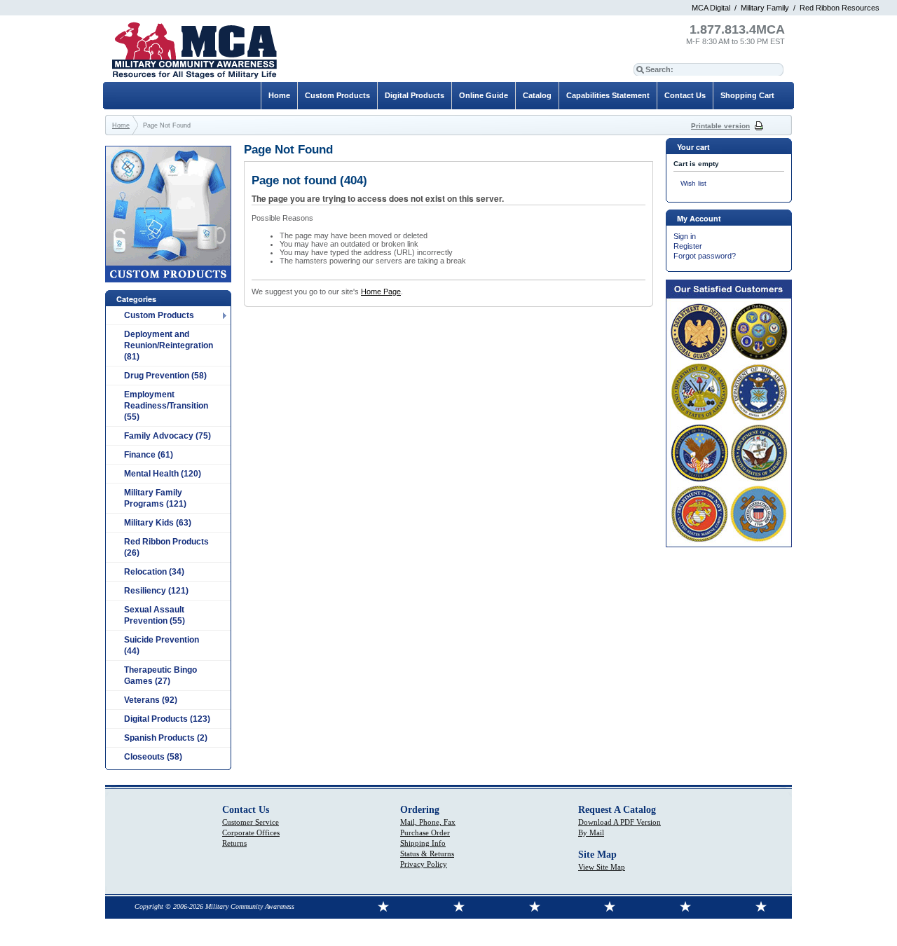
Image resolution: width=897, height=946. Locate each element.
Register (687, 246)
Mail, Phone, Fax (428, 822)
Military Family (765, 8)
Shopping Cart (747, 95)
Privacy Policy (423, 864)
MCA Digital (711, 8)
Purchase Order (425, 832)
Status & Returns (427, 853)
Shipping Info (423, 843)
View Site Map (601, 867)
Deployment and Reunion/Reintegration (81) (168, 345)
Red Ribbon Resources (839, 8)
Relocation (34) (154, 572)
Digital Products (414, 95)
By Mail (591, 832)
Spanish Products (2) (165, 738)
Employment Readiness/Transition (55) (166, 406)
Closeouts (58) (153, 757)
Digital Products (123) (167, 719)
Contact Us (685, 95)
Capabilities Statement (608, 95)
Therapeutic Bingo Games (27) (160, 675)
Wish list (693, 183)
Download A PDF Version (619, 822)
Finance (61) (148, 455)
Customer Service (250, 822)
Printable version (720, 126)
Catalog (537, 95)
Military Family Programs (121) (155, 498)
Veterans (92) (150, 700)
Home (279, 95)
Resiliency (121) (156, 591)
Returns (234, 843)
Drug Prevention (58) (165, 376)
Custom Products (159, 315)
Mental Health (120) (162, 474)
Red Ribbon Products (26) (166, 547)
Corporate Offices (251, 832)
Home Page (381, 291)
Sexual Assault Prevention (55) (154, 615)
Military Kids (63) (157, 523)
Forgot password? (704, 256)
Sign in (684, 236)
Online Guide (483, 95)
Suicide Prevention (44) (161, 645)
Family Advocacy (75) (167, 436)
